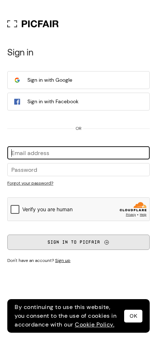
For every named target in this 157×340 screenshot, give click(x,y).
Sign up (62, 260)
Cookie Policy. (94, 324)
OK (133, 316)
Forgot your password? (30, 183)
